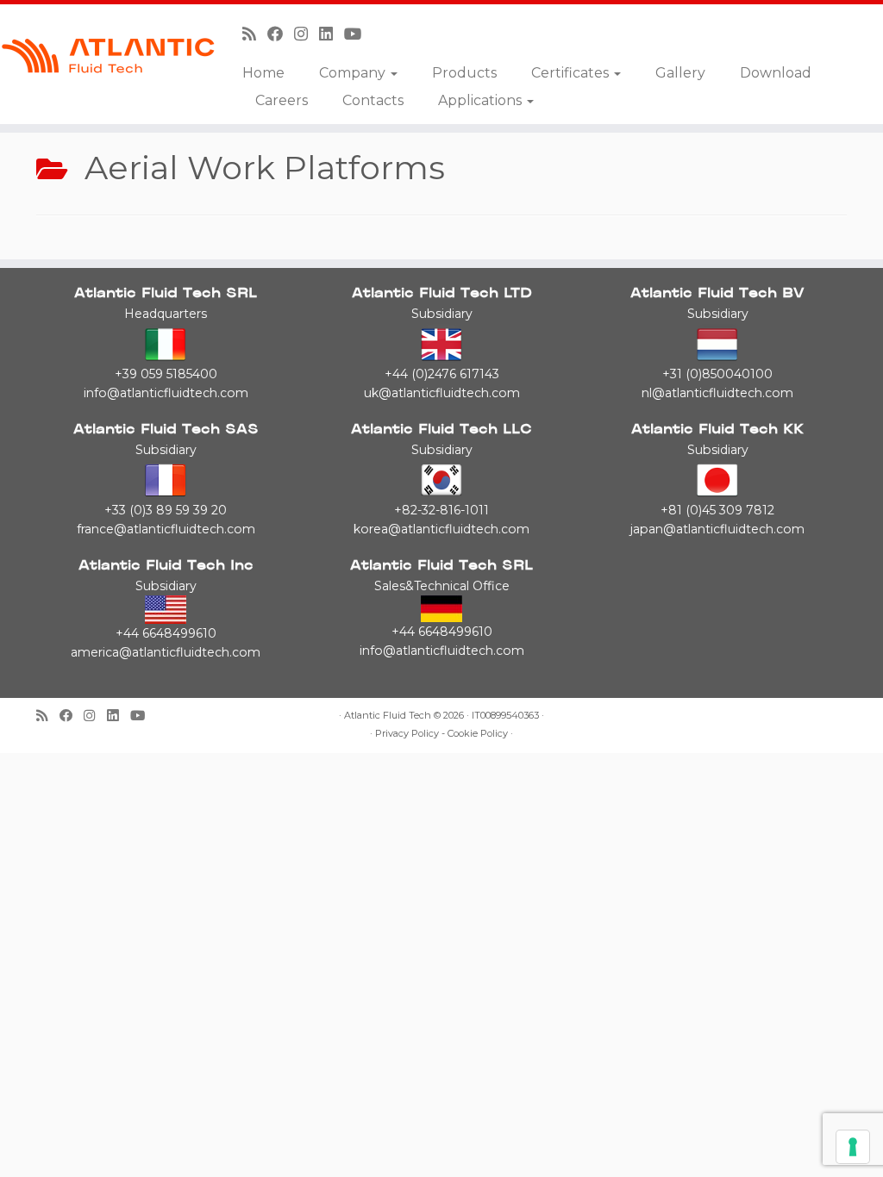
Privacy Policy (407, 733)
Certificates (571, 73)
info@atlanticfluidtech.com (166, 393)
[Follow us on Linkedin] (331, 34)
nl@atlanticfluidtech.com (717, 393)
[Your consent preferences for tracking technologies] (852, 1146)
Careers (281, 100)
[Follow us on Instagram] (306, 34)
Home (263, 73)
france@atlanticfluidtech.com (166, 529)
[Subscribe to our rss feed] (254, 34)
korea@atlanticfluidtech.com (441, 529)
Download (775, 73)
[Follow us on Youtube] (358, 34)
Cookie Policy (478, 733)
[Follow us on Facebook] (280, 34)
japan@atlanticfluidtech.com (717, 529)
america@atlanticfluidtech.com (165, 652)
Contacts (373, 100)
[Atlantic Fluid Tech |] (103, 56)
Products (464, 73)
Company (354, 73)
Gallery (680, 73)
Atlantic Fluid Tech (387, 715)
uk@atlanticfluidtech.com (442, 393)
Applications (481, 100)
